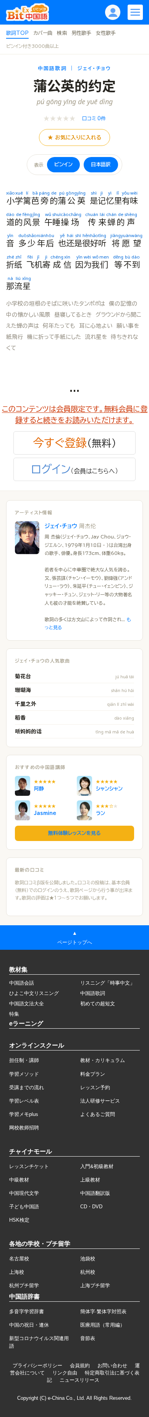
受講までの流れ (26, 1087)
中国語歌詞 (92, 993)
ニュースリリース (79, 1380)
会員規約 (80, 1365)
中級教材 (19, 1180)
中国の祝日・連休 (29, 1325)
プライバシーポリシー (37, 1365)
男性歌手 (81, 33)
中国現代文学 (24, 1193)
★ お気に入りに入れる (74, 137)
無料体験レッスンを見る (74, 833)
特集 (14, 1014)
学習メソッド (24, 1074)
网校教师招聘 (24, 1128)
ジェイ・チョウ (70, 526)
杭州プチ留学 (24, 1285)
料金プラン (92, 1074)
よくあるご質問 (97, 1114)
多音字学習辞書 (26, 1311)
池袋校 (87, 1259)
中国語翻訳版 (95, 1193)
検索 (62, 33)
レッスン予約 (95, 1087)
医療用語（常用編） (102, 1325)
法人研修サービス (100, 1101)
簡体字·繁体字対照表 (103, 1311)
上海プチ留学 (95, 1285)
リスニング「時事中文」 (107, 983)
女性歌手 (106, 33)
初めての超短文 (97, 1003)
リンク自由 (64, 1373)
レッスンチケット (29, 1166)
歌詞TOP (17, 33)
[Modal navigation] (135, 12)
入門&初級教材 (96, 1166)
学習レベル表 (24, 1101)
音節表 (87, 1338)
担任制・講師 (24, 1060)
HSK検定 (19, 1220)
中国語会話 (21, 983)
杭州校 (87, 1272)
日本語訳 (101, 164)
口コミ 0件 (94, 118)
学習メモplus (23, 1114)
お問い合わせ (112, 1365)
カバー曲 (42, 33)
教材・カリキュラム (102, 1060)
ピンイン (63, 164)
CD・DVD (91, 1206)
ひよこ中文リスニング (34, 993)
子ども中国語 (24, 1206)
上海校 (16, 1272)
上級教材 (90, 1180)
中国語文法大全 (26, 1003)
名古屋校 (19, 1259)
